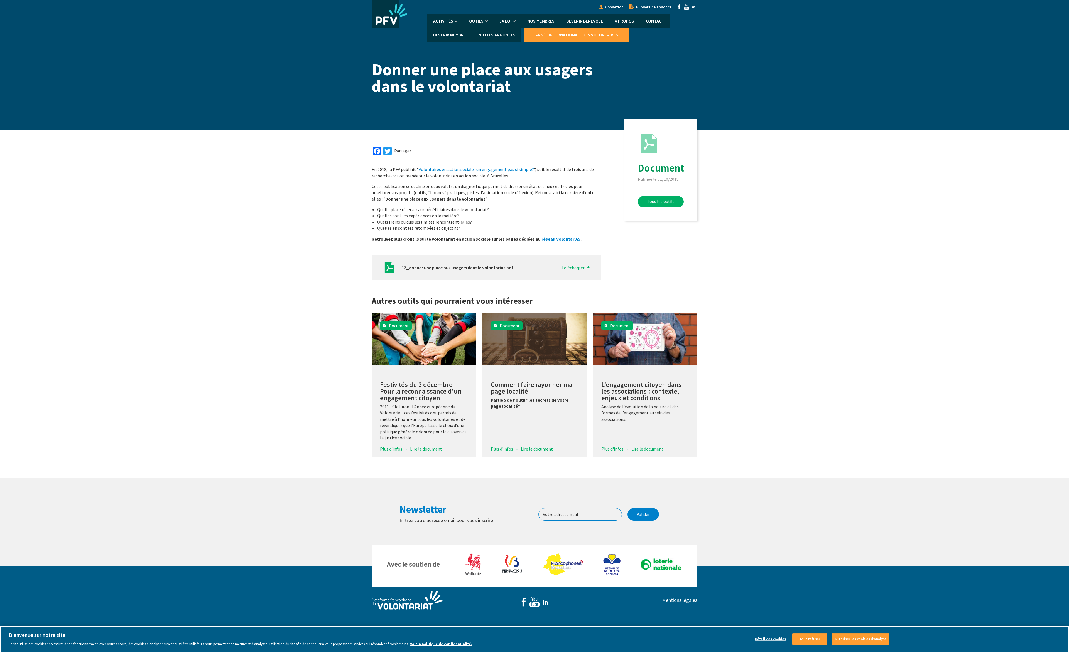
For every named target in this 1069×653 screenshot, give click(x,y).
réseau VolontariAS (560, 239)
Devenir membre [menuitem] (449, 35)
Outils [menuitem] (476, 21)
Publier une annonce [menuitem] (653, 6)
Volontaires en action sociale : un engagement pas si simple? (476, 169)
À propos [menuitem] (624, 21)
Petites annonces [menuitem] (496, 35)
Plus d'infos (391, 449)
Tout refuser (809, 639)
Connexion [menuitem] (614, 6)
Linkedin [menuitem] (693, 7)
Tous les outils (661, 201)
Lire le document (426, 449)
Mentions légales (679, 600)
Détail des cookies (770, 639)
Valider (643, 514)
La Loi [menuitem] (505, 21)
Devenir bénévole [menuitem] (584, 21)
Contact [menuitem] (655, 21)
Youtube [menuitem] (686, 7)
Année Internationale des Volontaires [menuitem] (576, 35)
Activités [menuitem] (443, 21)
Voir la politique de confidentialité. (441, 643)
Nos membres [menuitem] (541, 21)
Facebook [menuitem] (679, 7)
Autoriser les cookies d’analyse (860, 639)
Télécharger (573, 267)
